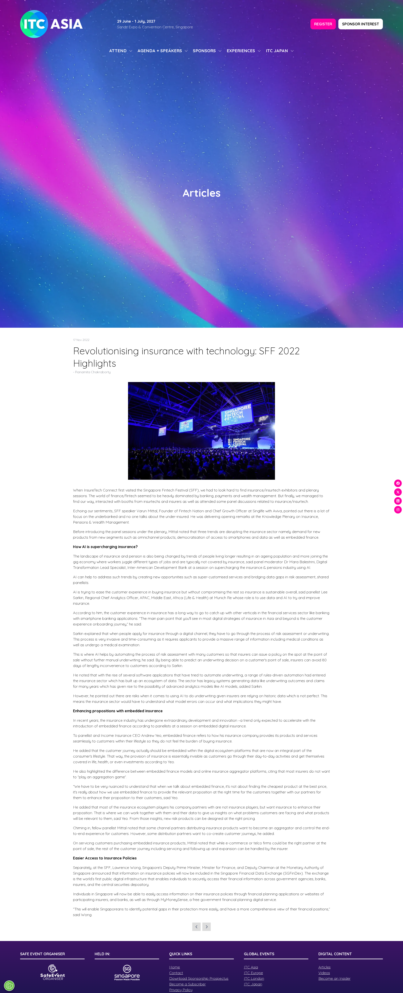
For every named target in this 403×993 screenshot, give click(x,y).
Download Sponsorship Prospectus (198, 978)
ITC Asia (251, 967)
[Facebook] (398, 483)
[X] (398, 492)
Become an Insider (334, 978)
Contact (176, 972)
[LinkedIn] (398, 501)
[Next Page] (206, 927)
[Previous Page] (196, 927)
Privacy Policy (180, 989)
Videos (324, 972)
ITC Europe (253, 972)
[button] (323, 24)
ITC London (254, 978)
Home (174, 967)
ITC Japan (253, 984)
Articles (324, 967)
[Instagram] (398, 509)
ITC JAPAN (277, 50)
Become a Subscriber (187, 984)
